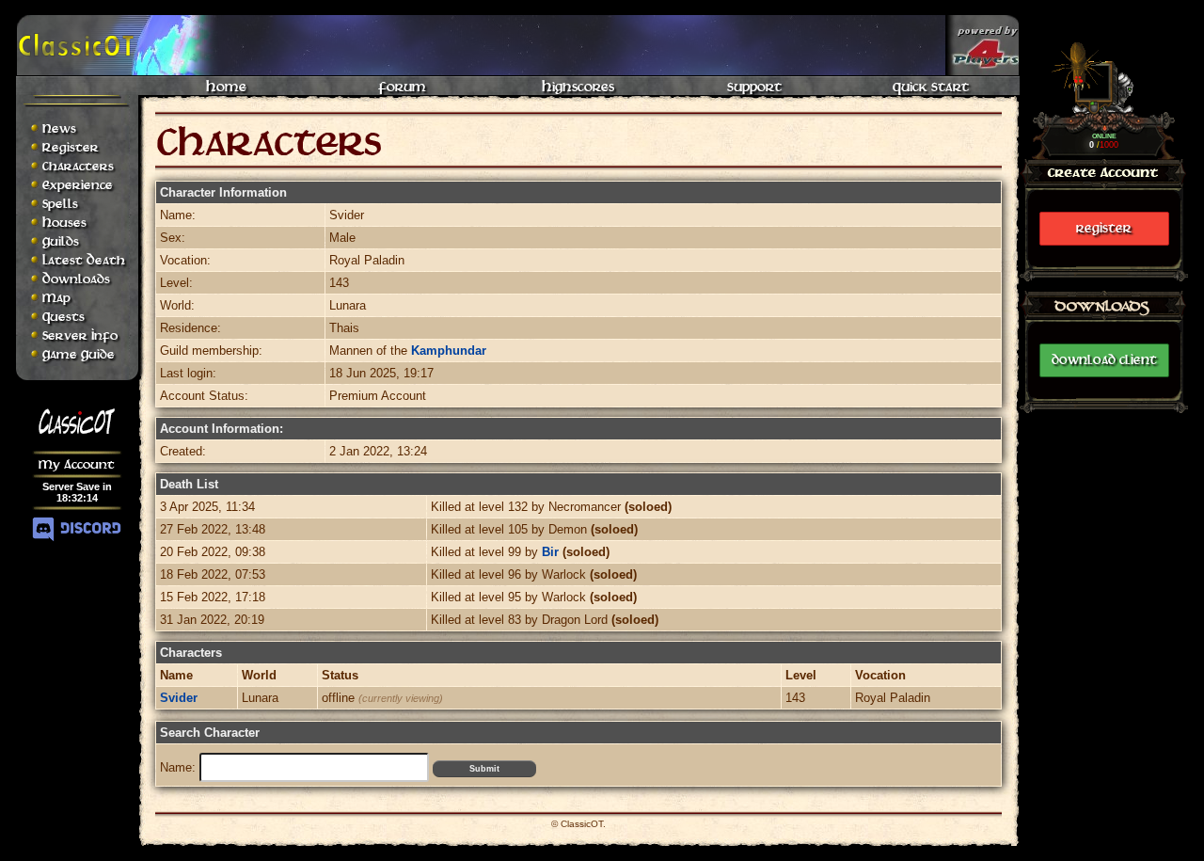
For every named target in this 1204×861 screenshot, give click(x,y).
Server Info (80, 335)
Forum (402, 86)
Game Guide (78, 354)
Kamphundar (448, 350)
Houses (64, 222)
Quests (63, 317)
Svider (179, 698)
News (59, 128)
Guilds (60, 241)
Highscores (578, 86)
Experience (77, 185)
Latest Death (83, 260)
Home (226, 86)
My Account (77, 464)
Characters (78, 166)
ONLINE (1104, 136)
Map (56, 298)
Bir (550, 552)
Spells (60, 204)
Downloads (76, 279)
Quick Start (931, 86)
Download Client (1104, 360)
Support (754, 86)
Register (1104, 228)
